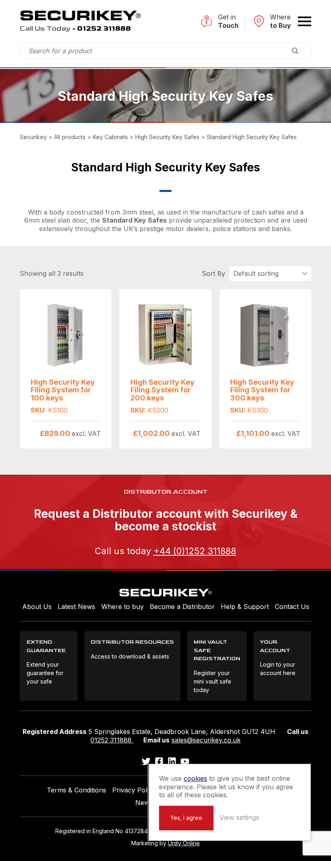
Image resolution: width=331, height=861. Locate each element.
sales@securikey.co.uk (206, 740)
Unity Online (184, 843)
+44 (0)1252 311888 (194, 551)
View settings (239, 817)
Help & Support (245, 606)
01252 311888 (112, 740)
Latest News (76, 606)
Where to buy (122, 606)
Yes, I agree (186, 817)
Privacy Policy (134, 790)
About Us (37, 606)
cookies (195, 778)
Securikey (80, 15)
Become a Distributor (182, 606)
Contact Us (292, 606)
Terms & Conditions (76, 790)
